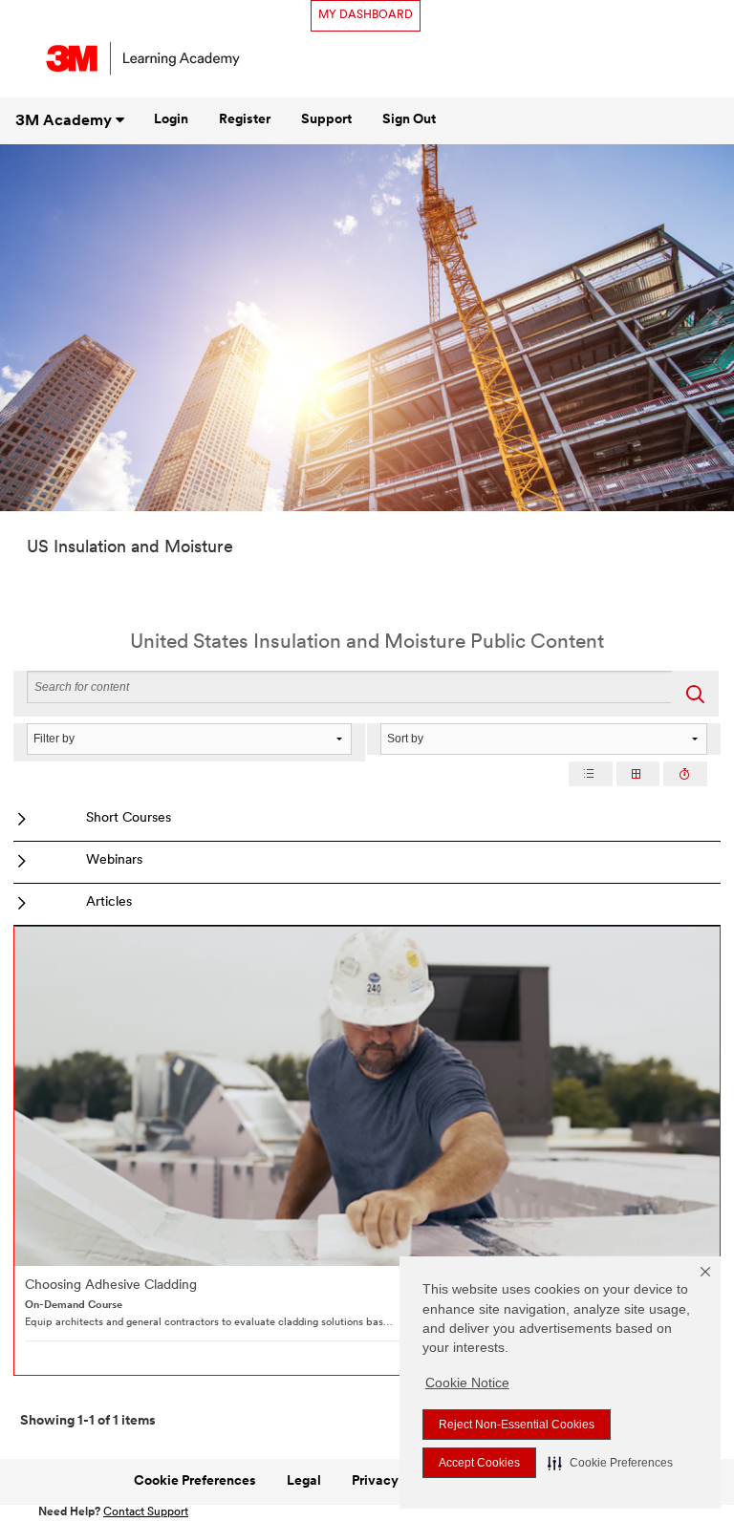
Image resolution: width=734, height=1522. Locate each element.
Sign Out (409, 120)
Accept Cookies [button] (479, 1462)
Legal (304, 1481)
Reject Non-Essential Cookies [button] (516, 1424)
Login (171, 120)
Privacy (375, 1481)
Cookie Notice (467, 1382)
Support (326, 120)
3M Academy (65, 121)
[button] (610, 1462)
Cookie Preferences (195, 1481)
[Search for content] (695, 694)
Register (244, 120)
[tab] (591, 773)
